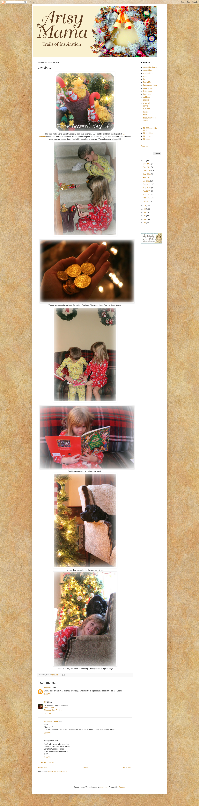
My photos (147, 136)
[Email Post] (63, 675)
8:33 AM (47, 733)
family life (147, 82)
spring (145, 106)
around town (148, 70)
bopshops (104, 787)
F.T (45, 702)
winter (145, 121)
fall (144, 79)
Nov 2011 (147, 167)
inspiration (147, 94)
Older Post (127, 767)
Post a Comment (47, 762)
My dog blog (148, 133)
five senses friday (150, 85)
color (145, 76)
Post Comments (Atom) (57, 772)
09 (145, 209)
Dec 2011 (147, 164)
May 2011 (147, 188)
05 (145, 223)
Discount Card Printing (53, 710)
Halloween (147, 91)
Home (85, 767)
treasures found (149, 118)
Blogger (122, 787)
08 (145, 212)
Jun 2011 (147, 184)
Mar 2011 (147, 194)
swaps (145, 112)
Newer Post (42, 767)
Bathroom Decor (51, 721)
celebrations (148, 73)
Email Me (144, 146)
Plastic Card (49, 708)
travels (145, 115)
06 (145, 219)
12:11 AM (47, 713)
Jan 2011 (147, 201)
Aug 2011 (147, 177)
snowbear (48, 688)
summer (146, 109)
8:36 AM (47, 757)
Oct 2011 (146, 171)
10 (145, 206)
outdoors (146, 97)
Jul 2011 (146, 181)
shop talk (146, 103)
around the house (150, 67)
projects (146, 100)
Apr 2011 (147, 191)
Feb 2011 (147, 198)
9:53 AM (47, 694)
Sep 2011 (147, 174)
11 (145, 161)
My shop (146, 139)
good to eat (147, 88)
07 (145, 216)
